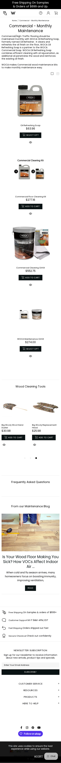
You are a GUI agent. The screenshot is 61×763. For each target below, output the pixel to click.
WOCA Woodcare (13, 13)
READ (30, 588)
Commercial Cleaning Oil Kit (30, 267)
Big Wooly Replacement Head (44, 426)
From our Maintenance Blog (30, 506)
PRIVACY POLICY (22, 756)
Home (14, 20)
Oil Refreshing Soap (30, 125)
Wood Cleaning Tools (30, 386)
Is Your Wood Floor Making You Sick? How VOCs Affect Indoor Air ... (30, 561)
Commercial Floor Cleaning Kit (30, 196)
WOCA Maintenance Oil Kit (30, 339)
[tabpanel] (15, 424)
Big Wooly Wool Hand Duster (12, 426)
